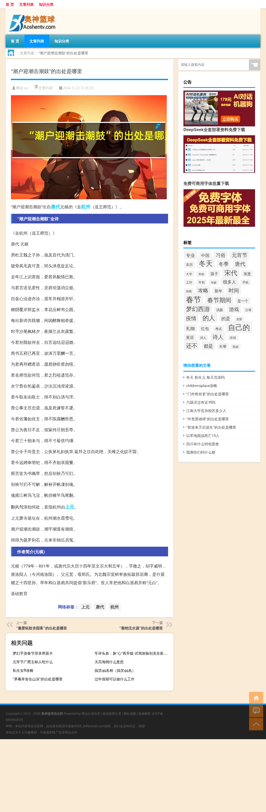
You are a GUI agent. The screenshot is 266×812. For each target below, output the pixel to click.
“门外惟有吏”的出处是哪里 (207, 393)
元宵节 (239, 255)
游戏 (234, 308)
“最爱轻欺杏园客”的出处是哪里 (41, 627)
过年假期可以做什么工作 (115, 678)
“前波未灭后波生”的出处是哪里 (211, 427)
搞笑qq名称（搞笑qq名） (115, 670)
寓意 (247, 273)
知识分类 (46, 4)
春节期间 (219, 299)
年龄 (214, 282)
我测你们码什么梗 (200, 452)
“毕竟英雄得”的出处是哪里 (207, 418)
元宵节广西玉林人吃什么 (33, 661)
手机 (245, 282)
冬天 (205, 263)
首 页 (10, 4)
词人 (203, 338)
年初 (201, 282)
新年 (218, 290)
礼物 (190, 328)
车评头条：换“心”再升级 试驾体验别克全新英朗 (133, 653)
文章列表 (26, 4)
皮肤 (239, 319)
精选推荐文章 (112, 713)
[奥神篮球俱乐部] (33, 10)
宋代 (230, 272)
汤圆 (219, 309)
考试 (218, 328)
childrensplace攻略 (201, 385)
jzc (26, 88)
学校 (201, 274)
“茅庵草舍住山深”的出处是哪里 (38, 678)
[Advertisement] (133, 775)
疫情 (191, 318)
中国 (205, 255)
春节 (193, 298)
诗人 (217, 336)
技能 (189, 291)
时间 (234, 290)
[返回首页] (255, 698)
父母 (248, 310)
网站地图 (130, 713)
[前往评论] (255, 711)
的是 (225, 318)
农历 (189, 264)
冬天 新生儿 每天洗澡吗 (205, 377)
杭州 (85, 206)
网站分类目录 (91, 713)
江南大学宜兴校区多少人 (206, 410)
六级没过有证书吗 (200, 402)
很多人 (229, 282)
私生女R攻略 (23, 670)
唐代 (55, 206)
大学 (189, 274)
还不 (191, 345)
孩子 (214, 273)
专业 (190, 255)
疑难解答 (144, 713)
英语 (190, 337)
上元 (69, 506)
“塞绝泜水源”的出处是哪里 (141, 627)
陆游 (235, 346)
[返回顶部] (255, 724)
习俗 (220, 255)
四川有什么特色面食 (202, 443)
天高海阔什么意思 (109, 661)
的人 (209, 317)
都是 (208, 345)
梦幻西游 (198, 308)
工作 (189, 282)
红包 (205, 328)
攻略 (203, 290)
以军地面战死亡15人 (203, 435)
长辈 (223, 346)
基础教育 (19, 593)
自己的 (239, 327)
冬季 (224, 263)
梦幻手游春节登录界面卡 (33, 653)
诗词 (233, 338)
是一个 (242, 300)
